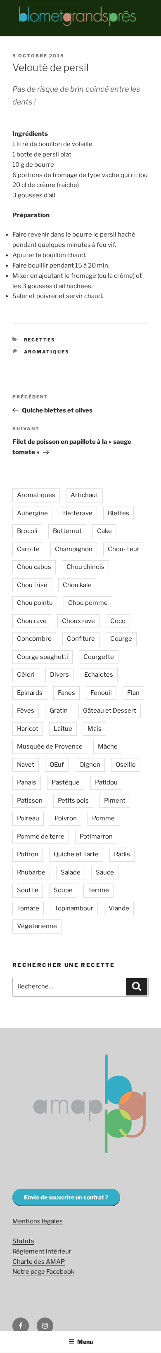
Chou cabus (34, 567)
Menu (85, 1341)
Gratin (59, 710)
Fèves (25, 710)
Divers (59, 674)
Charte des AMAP (38, 1261)
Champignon (73, 549)
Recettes (40, 340)
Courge (121, 638)
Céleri (26, 674)
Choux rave (78, 621)
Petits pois (73, 800)
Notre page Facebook (43, 1271)
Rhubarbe (31, 872)
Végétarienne (37, 926)
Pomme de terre (40, 836)
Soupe (63, 890)
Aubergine (32, 513)
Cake (104, 531)
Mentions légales (37, 1221)
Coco (117, 621)
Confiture (81, 638)
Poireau (28, 818)
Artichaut (84, 495)
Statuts (23, 1241)
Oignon (89, 764)
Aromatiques (47, 352)
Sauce (105, 872)
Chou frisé (32, 585)
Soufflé (27, 890)
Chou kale (77, 585)
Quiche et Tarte (76, 854)
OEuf (57, 764)
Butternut (67, 531)
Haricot (27, 728)
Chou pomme (88, 603)
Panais (26, 782)
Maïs (95, 728)
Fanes (66, 693)
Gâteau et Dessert (109, 710)
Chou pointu (35, 603)
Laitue (63, 728)
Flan (133, 693)
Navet (25, 764)
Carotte (28, 549)
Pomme (103, 818)
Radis (122, 854)
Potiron (27, 854)
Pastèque (66, 782)
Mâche (108, 746)
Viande (119, 908)
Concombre (34, 638)
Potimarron (96, 836)
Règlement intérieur (41, 1251)
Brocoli (27, 531)
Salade (70, 872)
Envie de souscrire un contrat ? (66, 1197)
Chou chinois (85, 567)
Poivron (65, 818)
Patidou (106, 782)
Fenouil (101, 693)
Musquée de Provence (50, 746)
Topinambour (73, 908)
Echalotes (98, 674)
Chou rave (32, 621)
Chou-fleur (124, 549)
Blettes (118, 513)
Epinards (30, 693)
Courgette (98, 657)
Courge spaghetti (42, 657)
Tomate (28, 908)
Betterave (77, 513)
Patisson (30, 800)
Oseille (126, 764)
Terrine (98, 890)
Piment (114, 800)
